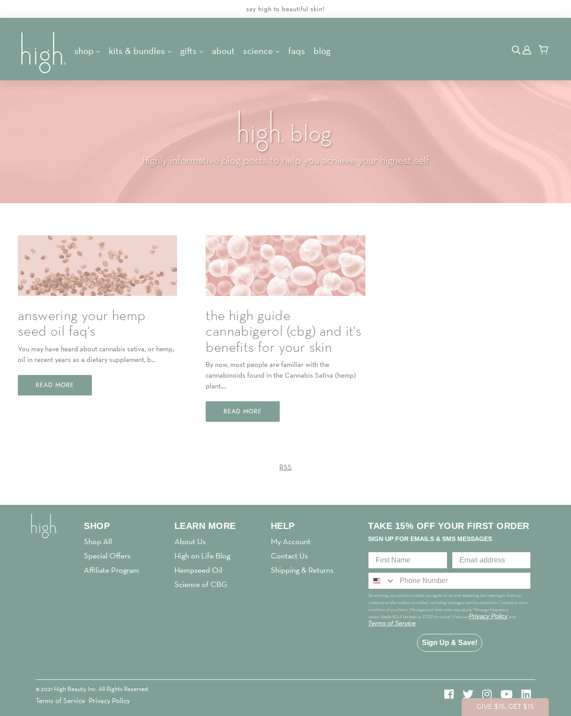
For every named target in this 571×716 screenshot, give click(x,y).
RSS (285, 467)
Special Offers (107, 555)
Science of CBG (200, 584)
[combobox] (381, 581)
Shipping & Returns (302, 570)
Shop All (98, 541)
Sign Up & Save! (449, 642)
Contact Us (289, 555)
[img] (517, 49)
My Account (290, 541)
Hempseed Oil (198, 570)
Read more (55, 384)
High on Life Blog (202, 555)
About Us (190, 541)
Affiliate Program (111, 570)
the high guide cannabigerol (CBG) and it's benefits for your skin (283, 331)
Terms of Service (60, 700)
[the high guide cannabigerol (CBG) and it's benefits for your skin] (285, 272)
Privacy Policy (109, 700)
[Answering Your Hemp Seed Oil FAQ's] (97, 272)
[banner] (44, 51)
